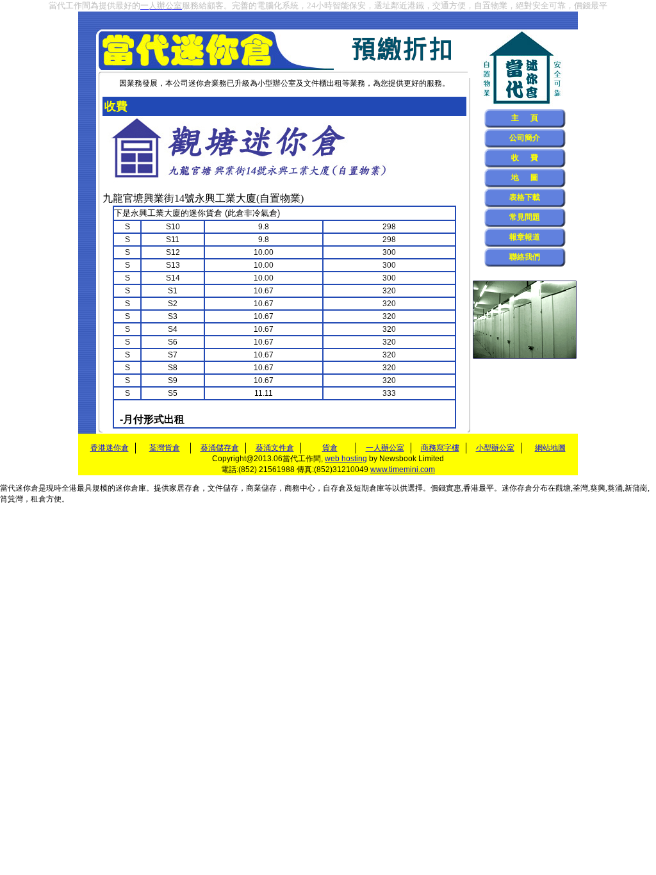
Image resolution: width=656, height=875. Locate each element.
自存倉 (334, 488)
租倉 (38, 499)
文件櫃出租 (323, 83)
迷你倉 (26, 488)
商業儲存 (261, 488)
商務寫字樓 (440, 447)
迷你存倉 (517, 488)
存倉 (192, 488)
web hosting (346, 458)
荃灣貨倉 (164, 447)
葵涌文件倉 (275, 447)
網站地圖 (550, 447)
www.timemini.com (402, 469)
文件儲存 (223, 488)
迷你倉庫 (130, 488)
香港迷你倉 (109, 447)
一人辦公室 (385, 447)
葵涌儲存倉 (220, 447)
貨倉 (330, 447)
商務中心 (299, 488)
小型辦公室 (277, 83)
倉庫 (376, 488)
